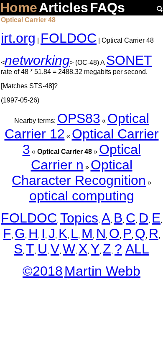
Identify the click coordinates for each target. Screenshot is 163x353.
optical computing (81, 195)
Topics (79, 217)
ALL (137, 248)
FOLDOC (69, 38)
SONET (129, 60)
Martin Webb (102, 271)
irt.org (18, 38)
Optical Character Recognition (79, 172)
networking (37, 60)
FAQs (107, 7)
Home (18, 7)
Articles (63, 7)
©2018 (43, 271)
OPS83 (78, 118)
